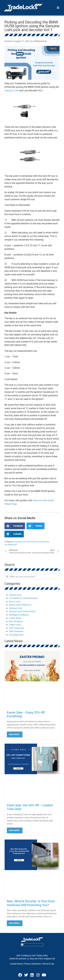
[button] (14, 526)
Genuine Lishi (11, 90)
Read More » (14, 734)
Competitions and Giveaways (23, 598)
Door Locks (15, 601)
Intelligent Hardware (19, 614)
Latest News (15, 618)
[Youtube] (44, 975)
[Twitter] (26, 975)
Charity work (15, 595)
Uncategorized (10, 544)
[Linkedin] (32, 975)
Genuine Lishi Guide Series (38, 542)
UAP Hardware (16, 631)
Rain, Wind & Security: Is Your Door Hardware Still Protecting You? (31, 903)
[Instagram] (38, 975)
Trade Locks (15, 624)
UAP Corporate (16, 628)
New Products (16, 621)
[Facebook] (20, 975)
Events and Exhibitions (20, 604)
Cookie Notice (16, 964)
